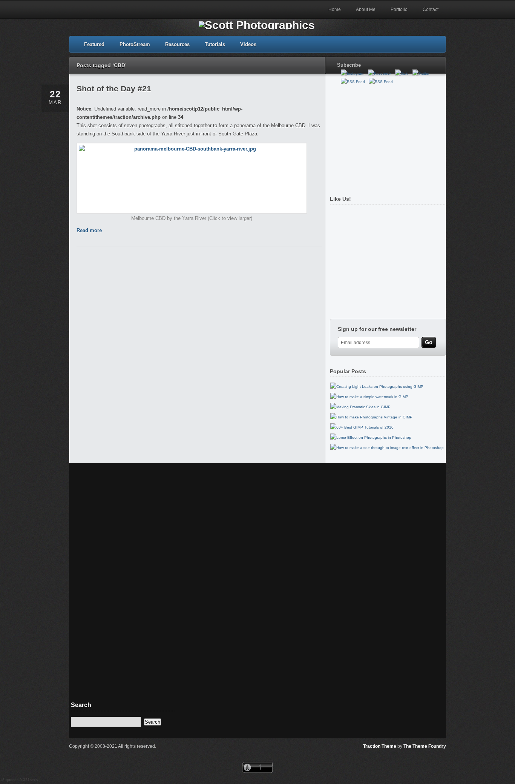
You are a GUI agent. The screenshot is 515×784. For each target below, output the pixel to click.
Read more (89, 230)
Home (334, 9)
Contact (430, 9)
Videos (248, 44)
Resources (177, 44)
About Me (366, 9)
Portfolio (399, 9)
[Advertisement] (386, 137)
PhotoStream (135, 44)
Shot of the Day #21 (114, 88)
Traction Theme (379, 746)
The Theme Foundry (424, 746)
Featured (94, 44)
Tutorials (215, 44)
